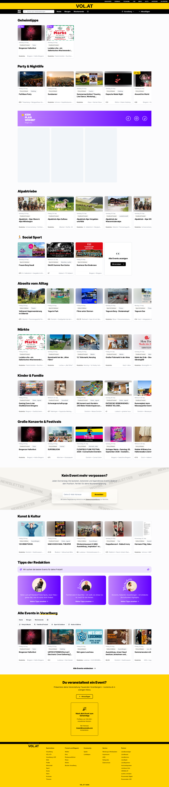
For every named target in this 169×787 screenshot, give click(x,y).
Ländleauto (124, 754)
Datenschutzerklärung (93, 499)
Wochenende (79, 11)
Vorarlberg (128, 11)
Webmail (117, 1)
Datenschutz (106, 762)
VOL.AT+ (49, 754)
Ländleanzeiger (126, 751)
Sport (47, 768)
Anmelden (99, 494)
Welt (47, 760)
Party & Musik (26, 624)
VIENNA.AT (124, 771)
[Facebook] (128, 118)
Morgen (67, 11)
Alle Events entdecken (83, 668)
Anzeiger (155, 1)
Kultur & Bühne (76, 624)
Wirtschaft (49, 765)
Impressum (105, 754)
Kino (66, 754)
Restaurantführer (70, 757)
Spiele (86, 751)
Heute (59, 11)
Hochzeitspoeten (126, 765)
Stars (47, 773)
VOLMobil (126, 1)
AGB (103, 757)
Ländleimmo (125, 757)
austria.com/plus (126, 773)
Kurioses (49, 776)
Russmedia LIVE (126, 779)
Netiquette (105, 760)
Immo (140, 1)
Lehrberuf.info (125, 768)
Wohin (67, 762)
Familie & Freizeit (42, 624)
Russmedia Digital (126, 776)
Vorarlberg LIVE (51, 757)
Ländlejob (124, 760)
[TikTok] (144, 118)
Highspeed (108, 1)
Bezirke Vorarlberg (70, 765)
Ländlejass (87, 754)
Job (134, 1)
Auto (146, 1)
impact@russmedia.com (84, 728)
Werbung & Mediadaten (109, 751)
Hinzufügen (145, 11)
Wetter (67, 751)
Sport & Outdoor (59, 624)
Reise (66, 760)
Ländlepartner (125, 762)
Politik (48, 762)
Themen (48, 779)
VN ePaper (164, 1)
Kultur (48, 771)
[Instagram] (136, 118)
